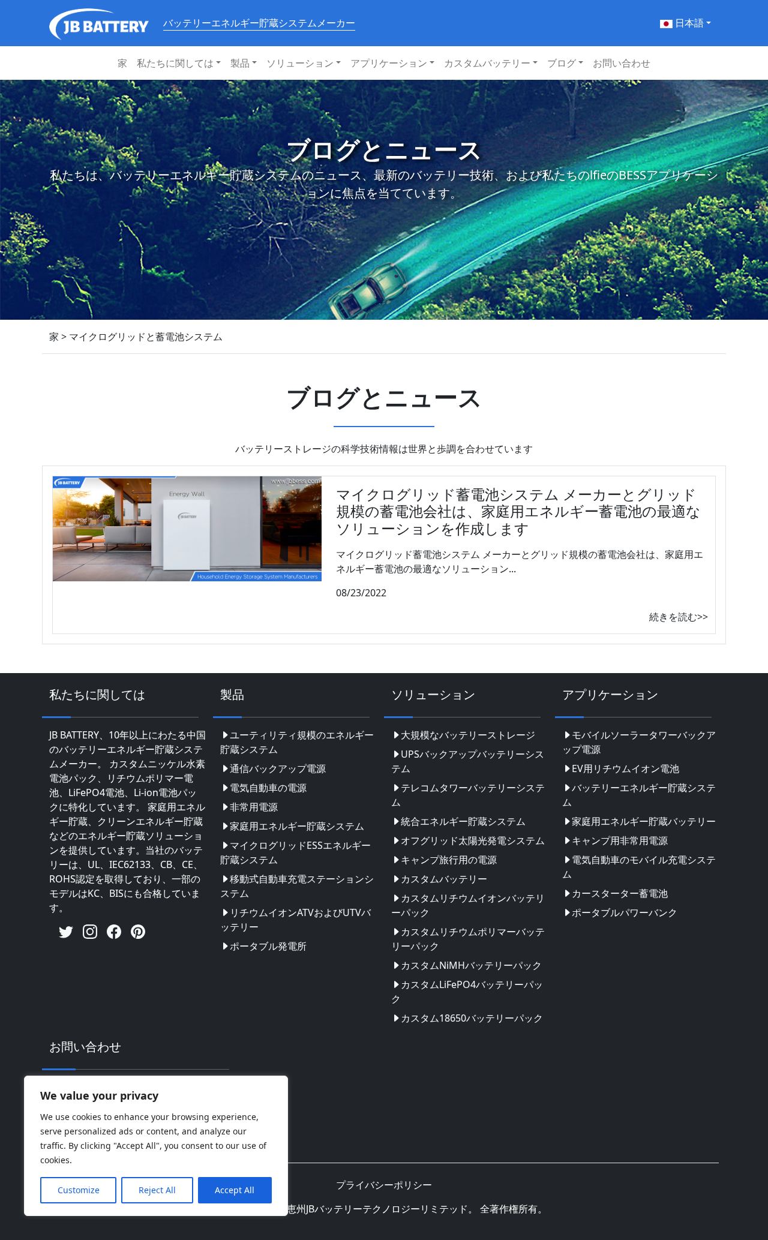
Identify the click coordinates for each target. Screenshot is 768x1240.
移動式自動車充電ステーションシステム (297, 886)
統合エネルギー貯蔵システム (463, 821)
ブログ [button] (561, 63)
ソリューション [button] (300, 63)
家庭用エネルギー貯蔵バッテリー (644, 821)
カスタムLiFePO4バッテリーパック (467, 991)
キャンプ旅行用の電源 (449, 859)
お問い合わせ (621, 63)
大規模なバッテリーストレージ (468, 734)
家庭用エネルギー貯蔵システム (297, 826)
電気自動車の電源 (268, 787)
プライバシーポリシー (384, 1184)
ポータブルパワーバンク (624, 912)
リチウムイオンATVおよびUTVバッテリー (295, 919)
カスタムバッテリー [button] (487, 63)
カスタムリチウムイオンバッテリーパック (468, 905)
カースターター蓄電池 (620, 893)
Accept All (234, 1190)
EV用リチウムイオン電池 (625, 768)
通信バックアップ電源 (278, 768)
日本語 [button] (688, 22)
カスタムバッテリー (444, 878)
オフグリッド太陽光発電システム (473, 840)
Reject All (157, 1190)
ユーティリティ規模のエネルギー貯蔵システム (297, 742)
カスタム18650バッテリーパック (472, 1018)
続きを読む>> (678, 616)
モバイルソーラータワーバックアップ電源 (639, 742)
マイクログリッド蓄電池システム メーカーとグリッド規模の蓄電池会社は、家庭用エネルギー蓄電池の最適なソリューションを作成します (518, 511)
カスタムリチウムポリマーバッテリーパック (468, 939)
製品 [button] (240, 63)
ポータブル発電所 (268, 946)
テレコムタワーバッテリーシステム (468, 795)
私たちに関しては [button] (175, 63)
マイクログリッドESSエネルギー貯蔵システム (295, 852)
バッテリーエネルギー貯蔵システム (639, 795)
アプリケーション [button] (388, 63)
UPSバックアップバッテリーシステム (467, 761)
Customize (79, 1190)
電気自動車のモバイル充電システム (639, 867)
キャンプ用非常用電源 (620, 840)
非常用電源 (254, 806)
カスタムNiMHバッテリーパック (471, 965)
